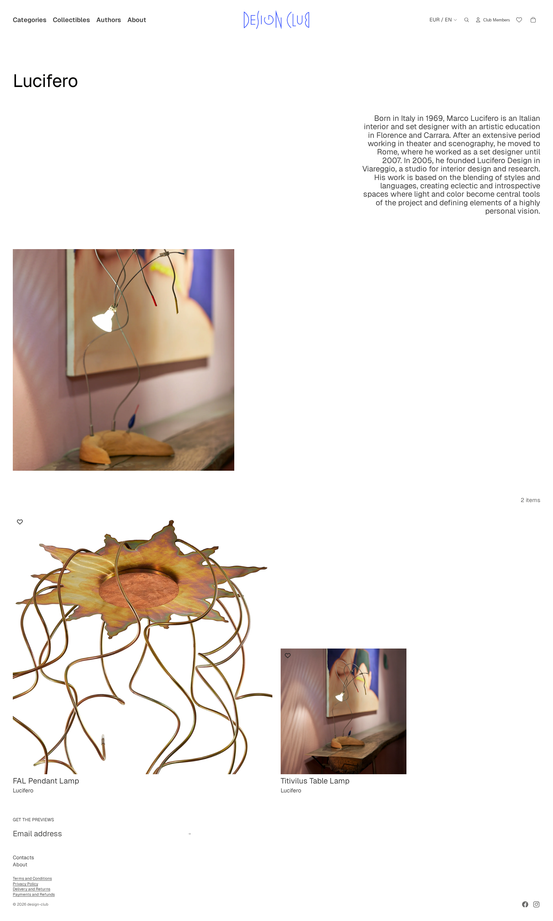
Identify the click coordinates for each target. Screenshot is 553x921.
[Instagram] (536, 904)
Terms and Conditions (32, 878)
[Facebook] (525, 904)
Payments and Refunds (34, 894)
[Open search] (467, 20)
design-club (37, 904)
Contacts (23, 857)
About (20, 864)
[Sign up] (189, 834)
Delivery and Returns (31, 889)
